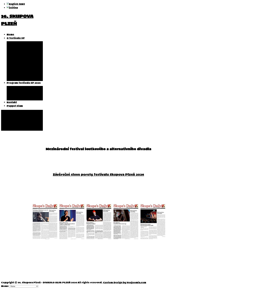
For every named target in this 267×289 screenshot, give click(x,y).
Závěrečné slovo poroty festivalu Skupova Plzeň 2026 (98, 174)
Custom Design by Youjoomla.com (124, 282)
